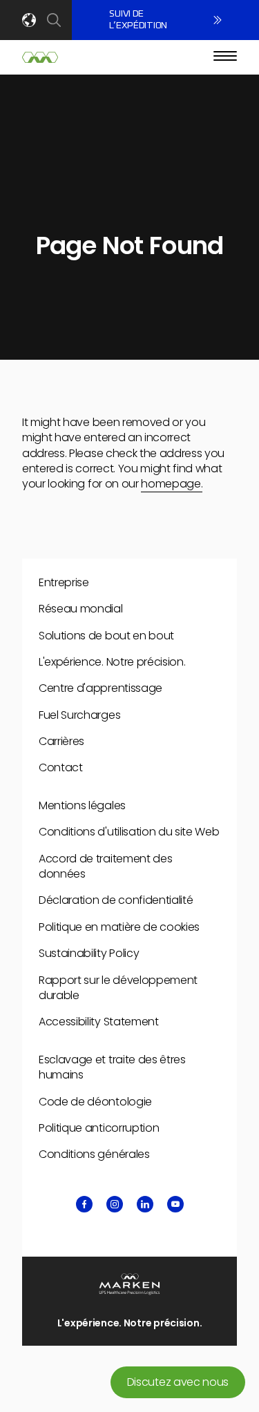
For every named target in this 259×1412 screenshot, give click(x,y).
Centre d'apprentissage (100, 688)
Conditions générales (94, 1154)
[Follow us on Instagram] (114, 1204)
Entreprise (64, 582)
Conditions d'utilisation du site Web (129, 832)
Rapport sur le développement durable (118, 987)
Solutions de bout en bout (106, 636)
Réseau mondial (81, 609)
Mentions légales (82, 805)
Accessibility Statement (99, 1021)
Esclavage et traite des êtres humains (112, 1067)
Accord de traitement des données (105, 866)
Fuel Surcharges (79, 715)
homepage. (171, 484)
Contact (61, 767)
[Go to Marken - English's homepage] (40, 57)
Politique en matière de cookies (119, 927)
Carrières (61, 741)
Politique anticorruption (99, 1128)
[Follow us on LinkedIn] (145, 1204)
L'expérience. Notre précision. (112, 662)
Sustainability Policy (89, 953)
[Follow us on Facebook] (84, 1204)
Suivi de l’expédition (138, 19)
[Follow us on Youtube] (175, 1204)
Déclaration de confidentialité (116, 900)
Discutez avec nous (178, 1382)
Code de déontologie (95, 1102)
